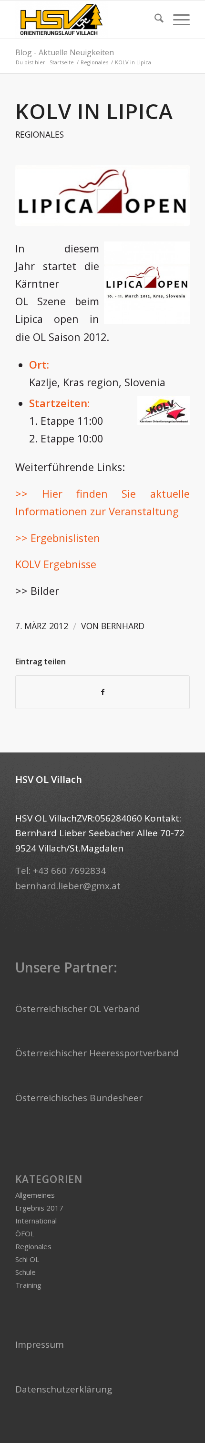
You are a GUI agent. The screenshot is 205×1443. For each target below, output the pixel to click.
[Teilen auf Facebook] (102, 692)
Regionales (39, 134)
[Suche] (154, 19)
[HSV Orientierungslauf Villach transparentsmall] (84, 19)
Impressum (39, 1344)
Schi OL (27, 1259)
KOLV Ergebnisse (55, 564)
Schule (25, 1272)
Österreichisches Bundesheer (79, 1098)
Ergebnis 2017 (39, 1208)
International (36, 1220)
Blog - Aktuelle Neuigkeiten (64, 52)
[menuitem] (154, 19)
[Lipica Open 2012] (102, 195)
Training (28, 1285)
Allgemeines (35, 1195)
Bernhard (122, 625)
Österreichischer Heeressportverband (97, 1053)
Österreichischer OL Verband (77, 1008)
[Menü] (177, 19)
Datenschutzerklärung (63, 1389)
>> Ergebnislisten (57, 538)
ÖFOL (24, 1233)
